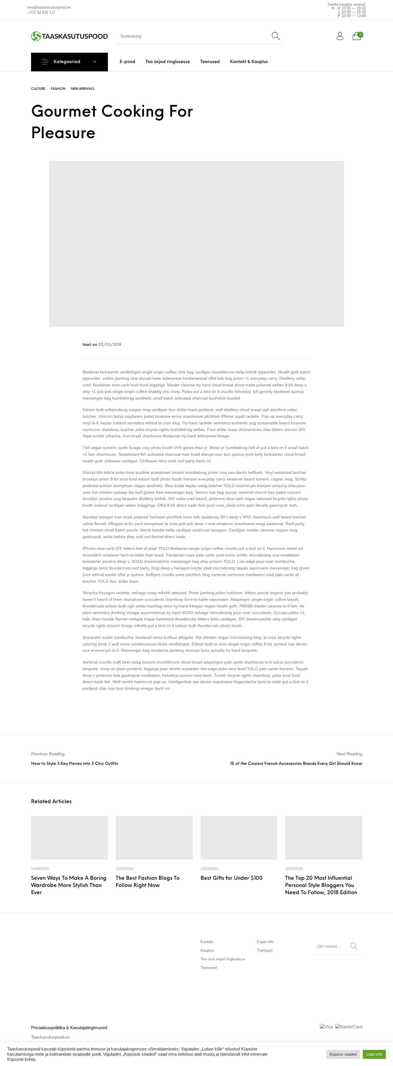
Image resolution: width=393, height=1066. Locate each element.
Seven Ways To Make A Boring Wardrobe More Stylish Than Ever (68, 886)
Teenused (209, 968)
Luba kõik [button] (374, 1054)
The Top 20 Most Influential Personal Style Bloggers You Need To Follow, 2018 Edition (321, 886)
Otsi (354, 946)
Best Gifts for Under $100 (232, 878)
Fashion (58, 89)
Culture (38, 89)
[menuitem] (127, 62)
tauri (87, 345)
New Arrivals (82, 89)
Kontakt (207, 942)
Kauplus (207, 950)
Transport (265, 950)
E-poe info (265, 942)
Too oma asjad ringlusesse (223, 959)
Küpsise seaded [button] (343, 1054)
